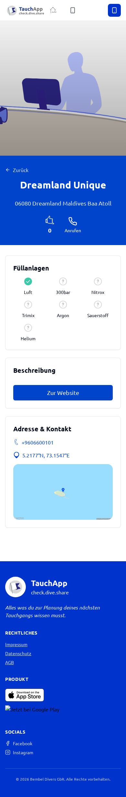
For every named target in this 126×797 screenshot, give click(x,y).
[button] (63, 492)
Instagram (23, 752)
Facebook (22, 743)
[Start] (53, 10)
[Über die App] (73, 10)
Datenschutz (18, 653)
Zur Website (63, 392)
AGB (9, 662)
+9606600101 (38, 442)
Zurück (20, 170)
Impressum (16, 644)
